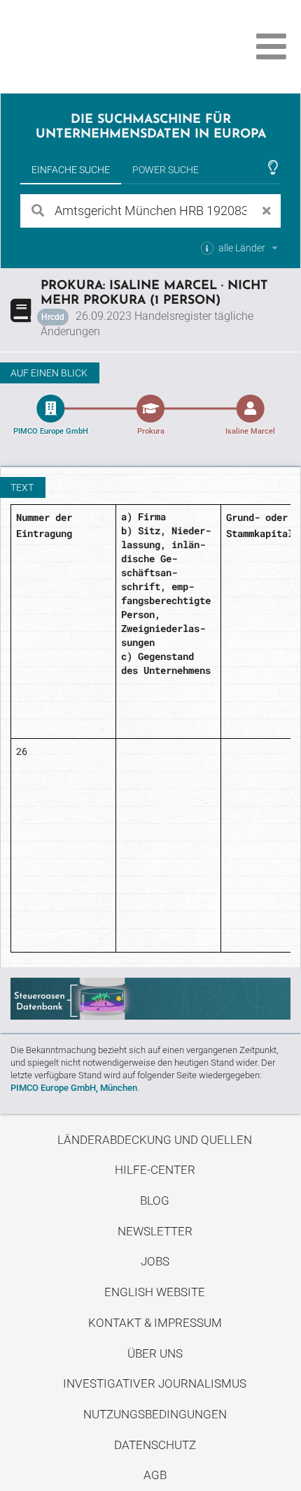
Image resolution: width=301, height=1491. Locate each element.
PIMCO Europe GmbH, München (73, 1087)
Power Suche (165, 169)
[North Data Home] (89, 46)
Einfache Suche (70, 169)
